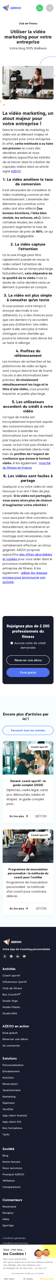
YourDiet (7, 1109)
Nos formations (12, 1128)
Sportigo (8, 1225)
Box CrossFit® (11, 994)
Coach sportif (11, 975)
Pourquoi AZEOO (13, 1174)
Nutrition (8, 1077)
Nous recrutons (12, 1168)
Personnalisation (12, 1065)
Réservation (10, 1084)
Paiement (8, 1103)
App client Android (14, 1115)
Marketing (9, 1096)
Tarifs (5, 1134)
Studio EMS (9, 1013)
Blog (5, 1155)
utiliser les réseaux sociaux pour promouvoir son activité (24, 577)
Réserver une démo (28, 660)
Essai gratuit (28, 672)
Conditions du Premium (15, 1243)
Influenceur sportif (14, 982)
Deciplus (8, 1213)
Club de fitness (12, 988)
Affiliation (8, 1180)
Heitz (5, 1219)
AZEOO (16, 171)
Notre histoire (11, 1161)
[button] (50, 8)
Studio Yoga (10, 1001)
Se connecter (11, 1045)
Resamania (9, 1206)
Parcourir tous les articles (28, 730)
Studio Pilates (11, 1007)
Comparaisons (11, 1187)
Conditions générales (14, 1238)
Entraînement (11, 1071)
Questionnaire (11, 1090)
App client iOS (11, 1121)
